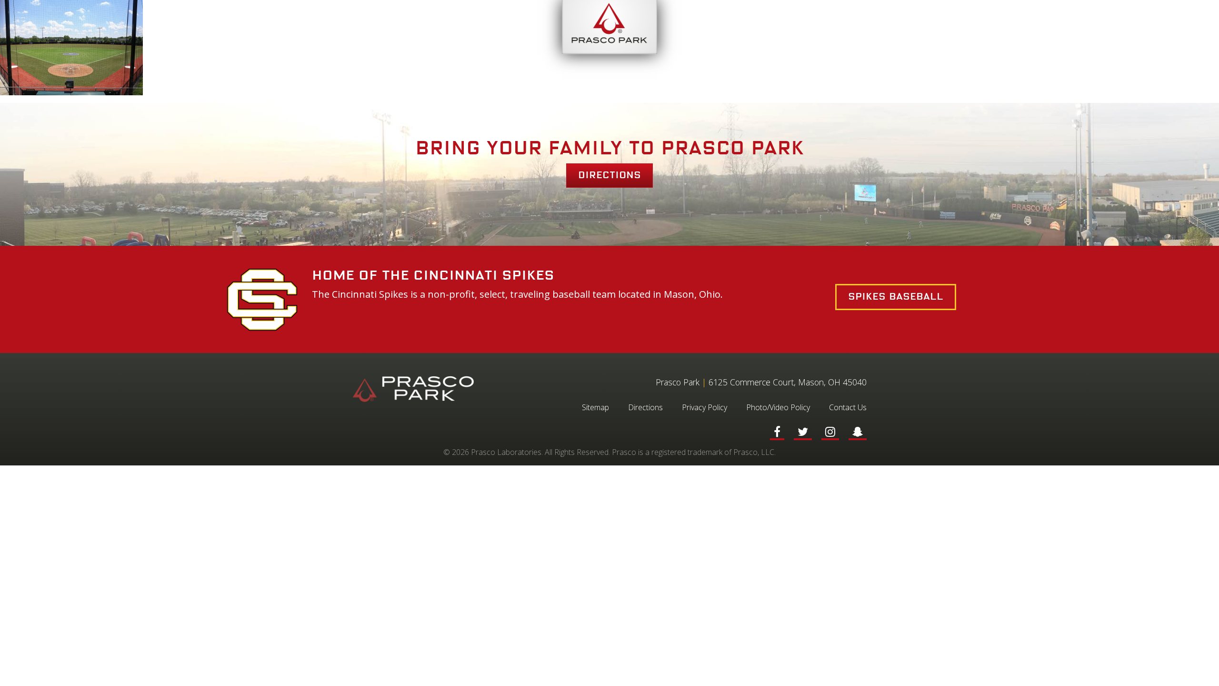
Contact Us (848, 407)
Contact (939, 27)
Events (301, 27)
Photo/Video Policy (778, 407)
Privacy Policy (704, 407)
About (484, 27)
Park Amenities (758, 27)
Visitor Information (393, 27)
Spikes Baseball (895, 297)
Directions (609, 175)
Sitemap (595, 407)
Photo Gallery (857, 27)
